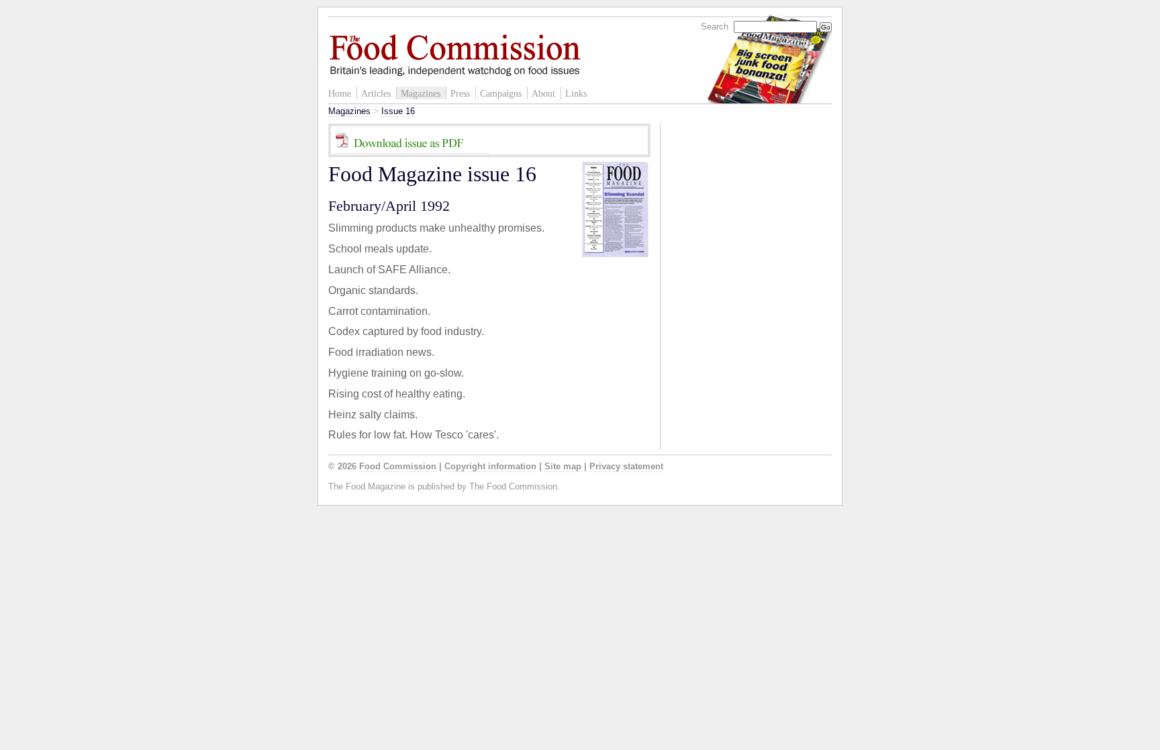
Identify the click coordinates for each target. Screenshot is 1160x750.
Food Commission (397, 466)
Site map (562, 466)
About (543, 93)
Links (576, 93)
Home (339, 93)
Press (460, 93)
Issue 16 (398, 111)
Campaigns (501, 93)
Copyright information (490, 466)
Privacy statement (626, 466)
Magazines (420, 93)
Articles (376, 93)
